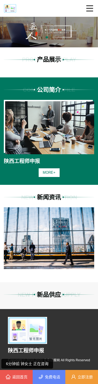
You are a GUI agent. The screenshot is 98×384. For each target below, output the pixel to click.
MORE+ (49, 172)
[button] (47, 37)
